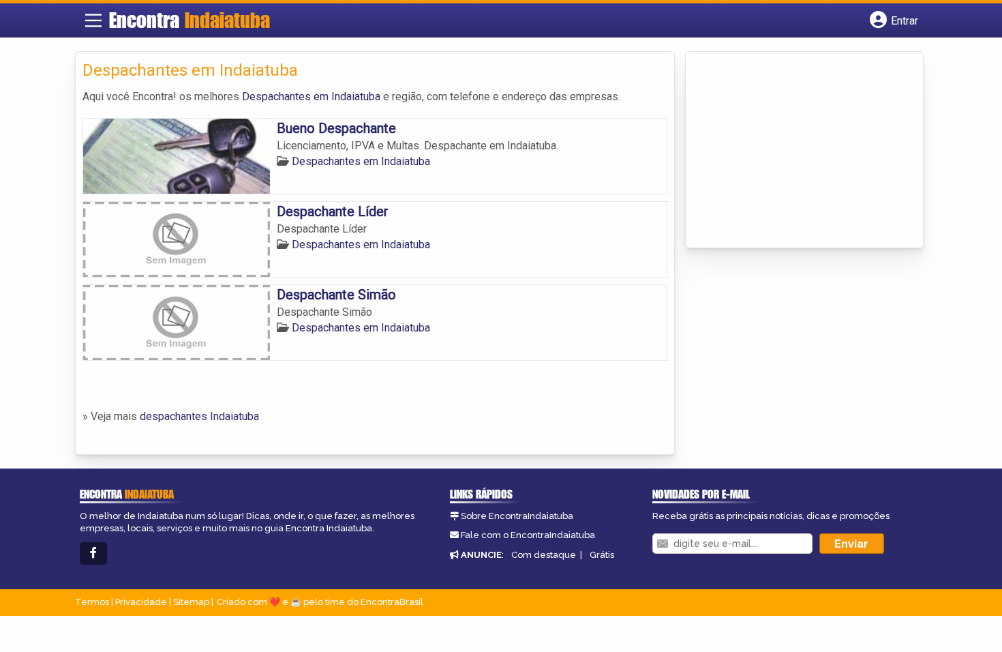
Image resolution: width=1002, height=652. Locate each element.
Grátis (602, 555)
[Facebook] (93, 553)
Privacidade (141, 602)
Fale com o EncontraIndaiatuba (528, 535)
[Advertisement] (795, 150)
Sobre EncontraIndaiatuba (517, 516)
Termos (92, 602)
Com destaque (543, 555)
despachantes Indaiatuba (199, 416)
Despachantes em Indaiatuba (311, 96)
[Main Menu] (93, 20)
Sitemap (191, 602)
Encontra (189, 20)
